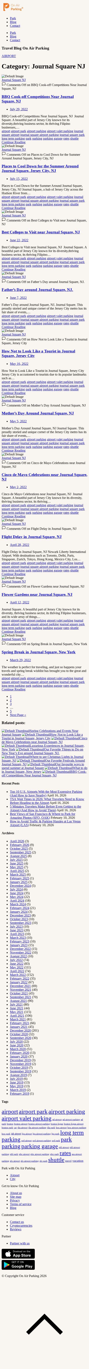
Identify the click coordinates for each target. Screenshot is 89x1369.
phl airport (64, 1147)
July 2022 (16, 960)
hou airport (61, 1127)
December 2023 (20, 915)
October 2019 (19, 1067)
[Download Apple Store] (18, 1257)
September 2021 (20, 997)
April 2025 (17, 871)
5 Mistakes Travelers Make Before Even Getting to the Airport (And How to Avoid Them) (45, 808)
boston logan (57, 1124)
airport (6, 131)
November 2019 (20, 1064)
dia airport (23, 1127)
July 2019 (16, 1078)
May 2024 (16, 897)
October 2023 (19, 919)
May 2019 (16, 1086)
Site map (15, 1196)
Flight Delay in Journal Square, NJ (32, 537)
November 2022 (20, 952)
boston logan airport (73, 1124)
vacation (77, 1160)
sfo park (43, 1161)
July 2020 (16, 1041)
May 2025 (16, 867)
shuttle (74, 138)
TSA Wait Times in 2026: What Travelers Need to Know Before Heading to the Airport (47, 801)
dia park (51, 1127)
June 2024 (16, 893)
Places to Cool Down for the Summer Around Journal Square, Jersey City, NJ (40, 168)
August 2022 (18, 956)
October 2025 (19, 848)
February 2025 (19, 878)
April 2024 (17, 900)
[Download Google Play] (18, 1269)
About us (16, 1193)
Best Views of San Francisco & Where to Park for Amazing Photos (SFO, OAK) (42, 815)
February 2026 (19, 845)
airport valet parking (60, 131)
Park (13, 18)
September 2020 (20, 1038)
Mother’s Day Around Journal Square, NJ (38, 413)
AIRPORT (9, 56)
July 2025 (16, 859)
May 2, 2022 (18, 487)
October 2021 (19, 993)
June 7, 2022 (18, 297)
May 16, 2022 (19, 363)
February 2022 (19, 978)
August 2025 (18, 856)
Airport (14, 1175)
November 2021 (20, 989)
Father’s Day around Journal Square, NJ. (37, 289)
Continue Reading (13, 142)
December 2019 (20, 1060)
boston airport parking (39, 1124)
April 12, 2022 (19, 602)
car (15, 1127)
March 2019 (18, 1090)
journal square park (72, 135)
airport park (18, 131)
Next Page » (18, 715)
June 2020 (16, 1045)
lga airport (27, 1134)
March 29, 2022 (20, 660)
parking (37, 138)
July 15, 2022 (19, 178)
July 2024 (16, 889)
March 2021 (18, 1019)
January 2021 (19, 1027)
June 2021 (16, 1008)
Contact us (17, 1222)
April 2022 (17, 971)
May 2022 (16, 967)
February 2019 (19, 1093)
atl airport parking (71, 1119)
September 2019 (20, 1071)
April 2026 (17, 841)
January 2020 (19, 1056)
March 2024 (18, 904)
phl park (14, 1154)
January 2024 (19, 911)
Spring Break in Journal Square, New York (39, 652)
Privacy (15, 1200)
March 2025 (18, 874)
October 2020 (19, 1034)
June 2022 (16, 963)
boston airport (21, 1124)
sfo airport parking (30, 1161)
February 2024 (19, 908)
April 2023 (17, 934)
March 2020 (18, 1049)
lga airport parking (42, 1134)
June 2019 (16, 1082)
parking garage (53, 138)
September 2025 (20, 852)
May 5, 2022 (18, 421)
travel (68, 1160)
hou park (6, 1133)
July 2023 (16, 926)
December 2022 (20, 949)
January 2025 (19, 882)
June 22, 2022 (19, 240)
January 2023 (19, 945)
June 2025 (16, 863)
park (28, 138)
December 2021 (20, 986)
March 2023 (18, 937)
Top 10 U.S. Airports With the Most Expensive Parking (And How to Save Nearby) (46, 793)
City (13, 1179)
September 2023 (20, 923)
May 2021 (16, 1012)
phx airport (24, 1154)
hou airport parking (76, 1127)
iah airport (16, 1133)
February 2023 (19, 941)
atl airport (57, 1119)
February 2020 (19, 1052)
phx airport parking (39, 1154)
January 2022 (19, 982)
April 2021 (17, 1015)
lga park (55, 1134)
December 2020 (20, 1030)
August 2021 (18, 1001)
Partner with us (20, 1243)
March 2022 (18, 975)
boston (10, 1124)
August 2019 (18, 1075)
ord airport (26, 1140)
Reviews (15, 1229)
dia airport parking (37, 1127)
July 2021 (16, 1004)
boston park (7, 1127)
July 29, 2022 (19, 109)
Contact (15, 25)
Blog (13, 22)
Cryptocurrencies (21, 1225)
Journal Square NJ (14, 80)
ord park (56, 1140)
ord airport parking (41, 1140)
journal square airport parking (39, 135)
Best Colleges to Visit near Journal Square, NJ (41, 232)
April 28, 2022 (19, 545)
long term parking (13, 138)
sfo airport (15, 1161)
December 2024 (20, 885)
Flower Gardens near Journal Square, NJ (37, 594)
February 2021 (19, 1023)
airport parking (36, 131)
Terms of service (20, 1204)
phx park (54, 1154)
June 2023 (16, 930)
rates (66, 138)
